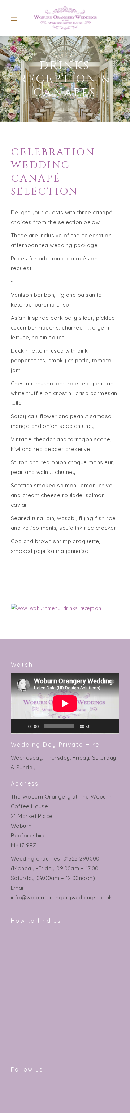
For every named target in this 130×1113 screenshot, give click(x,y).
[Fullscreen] (109, 726)
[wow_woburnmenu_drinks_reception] (65, 608)
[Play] (20, 726)
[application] (65, 703)
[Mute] (98, 726)
